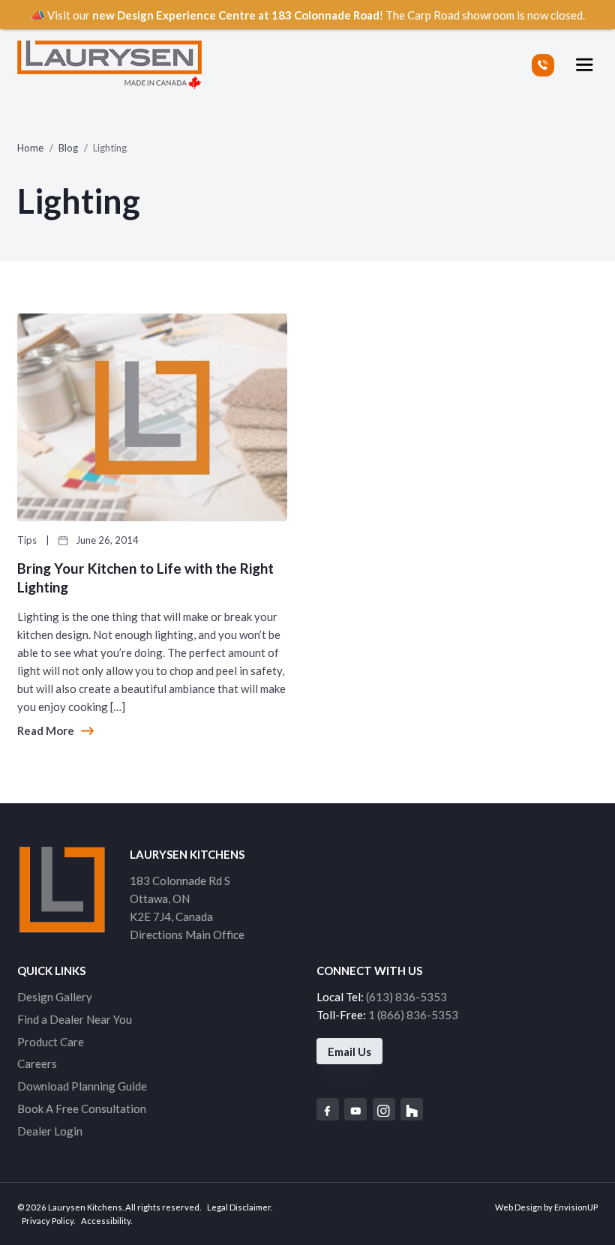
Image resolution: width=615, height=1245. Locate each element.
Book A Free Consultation (81, 1108)
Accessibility (105, 1221)
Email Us (349, 1051)
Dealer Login (49, 1131)
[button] (585, 65)
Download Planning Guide (82, 1086)
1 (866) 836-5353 (413, 1015)
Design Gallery (54, 997)
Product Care (50, 1041)
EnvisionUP (576, 1207)
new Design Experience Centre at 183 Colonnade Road (236, 15)
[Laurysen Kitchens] (109, 64)
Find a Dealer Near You (74, 1019)
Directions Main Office (187, 934)
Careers (37, 1063)
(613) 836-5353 (406, 997)
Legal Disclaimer (239, 1207)
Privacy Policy (48, 1221)
